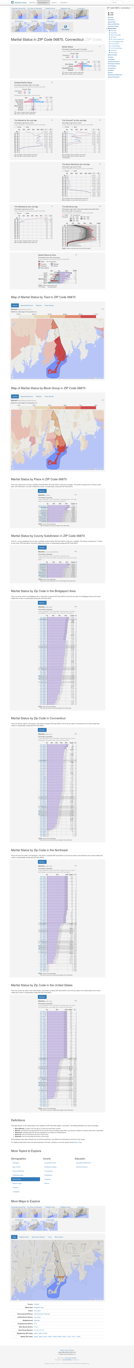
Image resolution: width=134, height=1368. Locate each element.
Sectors (46, 1183)
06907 (64, 1336)
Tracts (50, 1237)
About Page (78, 1142)
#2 (52, 82)
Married (15, 305)
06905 (55, 1336)
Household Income (50, 1163)
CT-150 (36, 1330)
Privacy (71, 1350)
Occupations (48, 1175)
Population (16, 1163)
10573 (69, 1336)
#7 (52, 206)
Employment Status (50, 1167)
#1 (100, 46)
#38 (76, 1000)
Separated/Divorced (27, 305)
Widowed (39, 305)
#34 (76, 865)
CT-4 (35, 1324)
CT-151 (41, 1330)
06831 (45, 1336)
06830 (41, 1336)
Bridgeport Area (39, 1307)
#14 (103, 400)
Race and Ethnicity (18, 1171)
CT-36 (36, 1327)
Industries (47, 1179)
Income (54, 2)
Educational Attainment (83, 1163)
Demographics (43, 2)
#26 (76, 606)
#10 (103, 309)
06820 (36, 1336)
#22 (76, 551)
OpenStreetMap (67, 1360)
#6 (100, 164)
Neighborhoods (24, 1237)
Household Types (18, 1175)
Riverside (47, 1314)
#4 (52, 120)
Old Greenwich (38, 1314)
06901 (50, 1336)
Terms (67, 1350)
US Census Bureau (70, 1358)
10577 (74, 1336)
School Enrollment (82, 1167)
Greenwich (37, 1311)
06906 (60, 1336)
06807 (36, 1333)
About (62, 1350)
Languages (16, 1192)
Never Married (49, 305)
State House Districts (38, 1237)
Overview (32, 2)
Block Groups (59, 1237)
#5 (100, 120)
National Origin (17, 1183)
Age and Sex (17, 1167)
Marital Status (17, 1179)
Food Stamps (48, 1171)
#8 (100, 206)
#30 (76, 733)
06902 (45, 1333)
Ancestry (15, 1187)
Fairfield (36, 1304)
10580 (78, 1336)
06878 (41, 1333)
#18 (76, 494)
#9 (76, 254)
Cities (14, 1237)
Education (63, 2)
